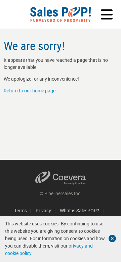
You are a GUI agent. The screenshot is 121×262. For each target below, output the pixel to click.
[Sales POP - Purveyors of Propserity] (60, 14)
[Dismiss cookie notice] (112, 238)
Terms (20, 210)
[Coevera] (61, 178)
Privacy (43, 210)
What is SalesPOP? (79, 210)
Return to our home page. (30, 90)
